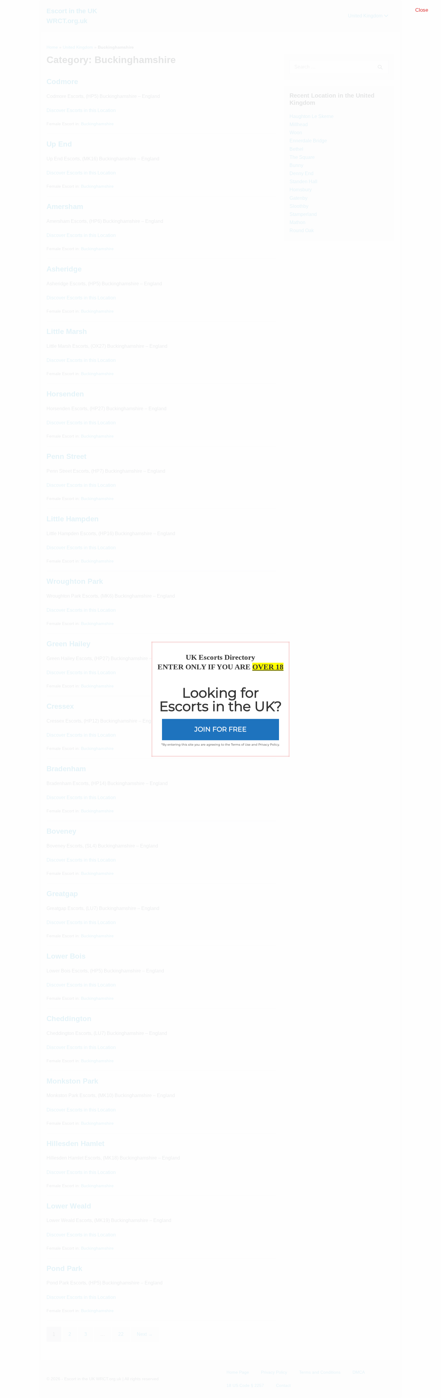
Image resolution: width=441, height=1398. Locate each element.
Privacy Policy (268, 744)
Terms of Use (240, 744)
